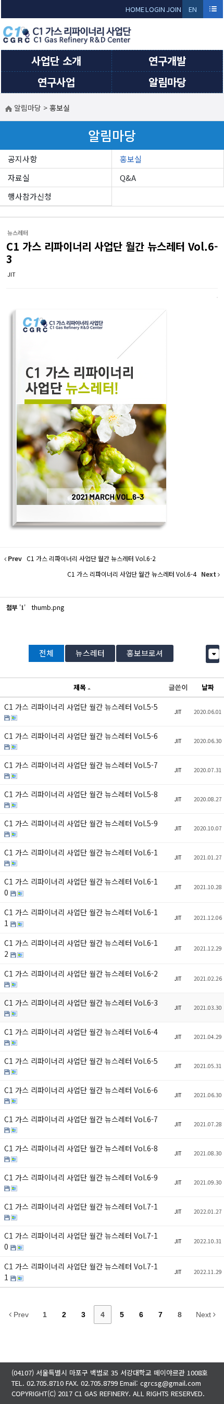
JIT (11, 274)
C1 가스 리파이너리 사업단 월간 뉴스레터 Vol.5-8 (81, 794)
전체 (46, 652)
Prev (20, 1314)
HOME (135, 9)
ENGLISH (193, 11)
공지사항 (22, 158)
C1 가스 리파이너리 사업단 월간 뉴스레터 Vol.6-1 (81, 852)
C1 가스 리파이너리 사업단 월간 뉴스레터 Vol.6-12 (81, 948)
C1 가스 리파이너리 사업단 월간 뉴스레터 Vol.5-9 (81, 823)
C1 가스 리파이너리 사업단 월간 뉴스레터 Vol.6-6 (81, 1090)
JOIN (173, 9)
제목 (79, 687)
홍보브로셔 (145, 652)
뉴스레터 (90, 652)
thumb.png (48, 607)
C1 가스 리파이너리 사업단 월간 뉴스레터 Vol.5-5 (81, 706)
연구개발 (167, 60)
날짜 (208, 687)
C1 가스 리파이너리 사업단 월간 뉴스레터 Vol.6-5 (81, 1061)
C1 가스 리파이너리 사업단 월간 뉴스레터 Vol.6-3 (112, 252)
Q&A (128, 177)
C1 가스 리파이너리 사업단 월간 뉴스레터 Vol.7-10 (81, 1241)
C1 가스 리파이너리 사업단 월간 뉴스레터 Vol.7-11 (81, 1271)
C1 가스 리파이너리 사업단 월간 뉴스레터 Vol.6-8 (81, 1148)
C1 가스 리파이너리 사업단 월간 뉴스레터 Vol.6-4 (81, 1031)
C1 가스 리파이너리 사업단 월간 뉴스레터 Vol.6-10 (81, 887)
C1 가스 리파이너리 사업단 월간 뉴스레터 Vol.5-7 (81, 765)
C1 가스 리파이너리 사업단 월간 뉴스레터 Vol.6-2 (81, 973)
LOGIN (155, 9)
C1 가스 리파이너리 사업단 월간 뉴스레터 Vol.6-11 (81, 917)
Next (204, 1314)
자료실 (19, 177)
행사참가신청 (30, 196)
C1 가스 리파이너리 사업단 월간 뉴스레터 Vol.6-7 (81, 1119)
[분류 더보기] (213, 653)
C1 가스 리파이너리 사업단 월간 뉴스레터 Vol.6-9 (81, 1177)
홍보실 (131, 158)
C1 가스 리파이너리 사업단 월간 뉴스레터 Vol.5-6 (81, 736)
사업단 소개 (56, 60)
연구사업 (56, 81)
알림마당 (167, 81)
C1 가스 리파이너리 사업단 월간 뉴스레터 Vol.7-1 (81, 1206)
